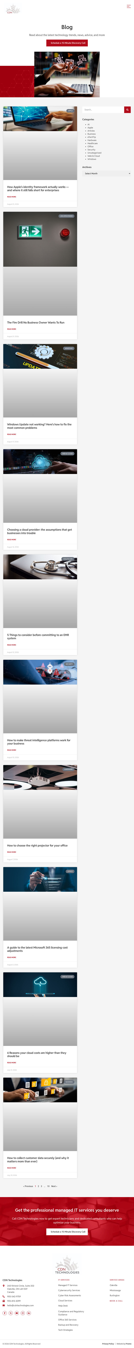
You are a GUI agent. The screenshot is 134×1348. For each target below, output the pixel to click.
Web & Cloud (94, 156)
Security (91, 149)
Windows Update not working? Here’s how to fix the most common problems (39, 426)
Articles (91, 130)
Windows (92, 159)
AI (89, 124)
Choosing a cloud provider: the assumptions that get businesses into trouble (39, 531)
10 (48, 1186)
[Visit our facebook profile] (5, 1313)
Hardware (92, 140)
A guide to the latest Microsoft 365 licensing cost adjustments (37, 949)
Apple (90, 127)
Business (92, 134)
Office (90, 146)
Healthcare (93, 143)
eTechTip (92, 137)
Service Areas (117, 1280)
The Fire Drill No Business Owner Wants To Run (35, 322)
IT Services (64, 1280)
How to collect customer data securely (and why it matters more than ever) (38, 1159)
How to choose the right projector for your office (37, 845)
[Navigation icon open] (128, 6)
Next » (54, 1186)
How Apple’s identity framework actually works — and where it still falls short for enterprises (38, 188)
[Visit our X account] (11, 1313)
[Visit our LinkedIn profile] (29, 1313)
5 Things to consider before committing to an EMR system (38, 636)
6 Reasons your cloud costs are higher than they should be (36, 1054)
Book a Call (116, 1301)
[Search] (127, 109)
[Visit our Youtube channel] (17, 1313)
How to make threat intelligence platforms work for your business (38, 741)
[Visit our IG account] (23, 1313)
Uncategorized (94, 152)
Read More (11, 197)
